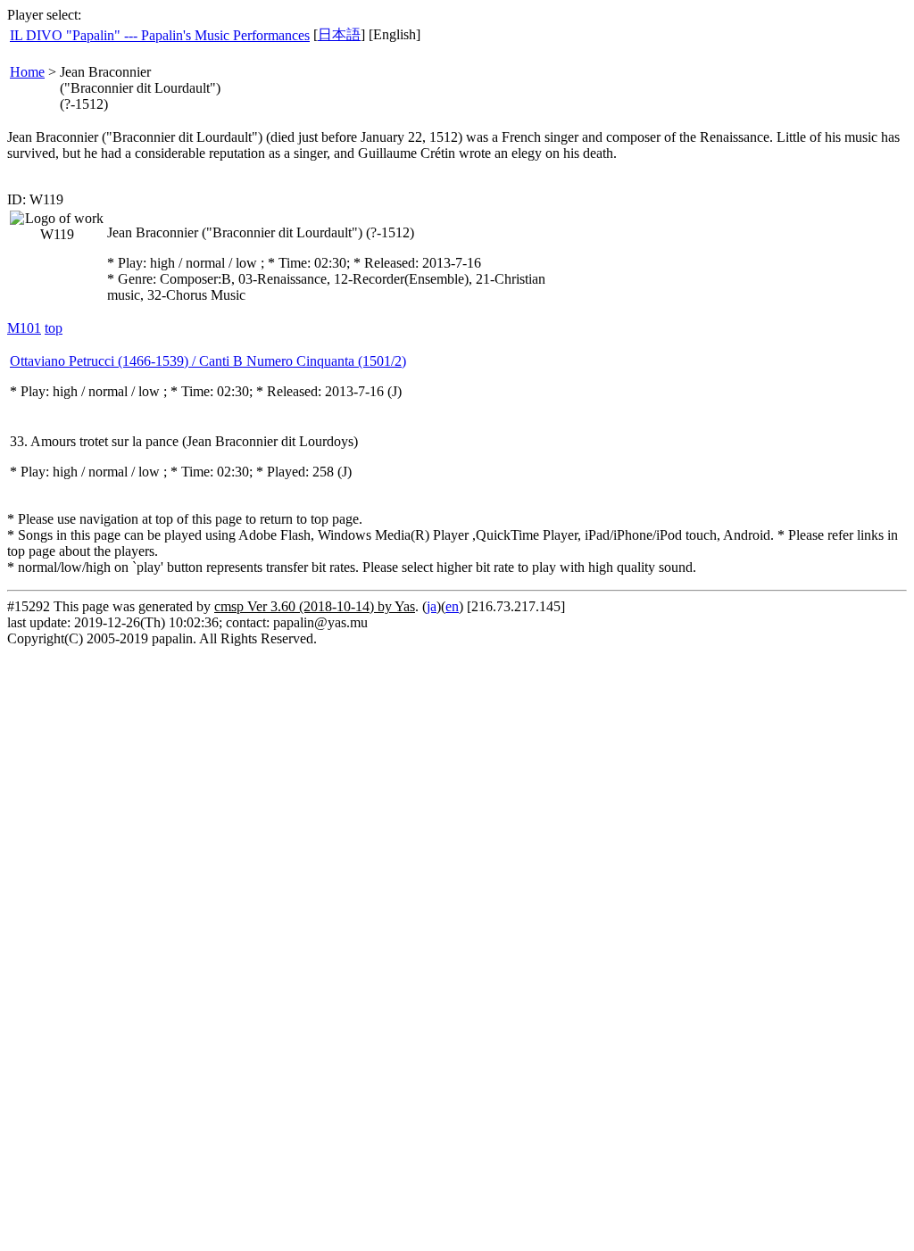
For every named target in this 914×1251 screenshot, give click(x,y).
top (53, 328)
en (452, 606)
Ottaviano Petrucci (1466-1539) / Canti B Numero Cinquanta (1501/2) (208, 361)
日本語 (339, 34)
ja (431, 606)
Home (27, 71)
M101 (24, 328)
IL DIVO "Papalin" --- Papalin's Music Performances (160, 35)
